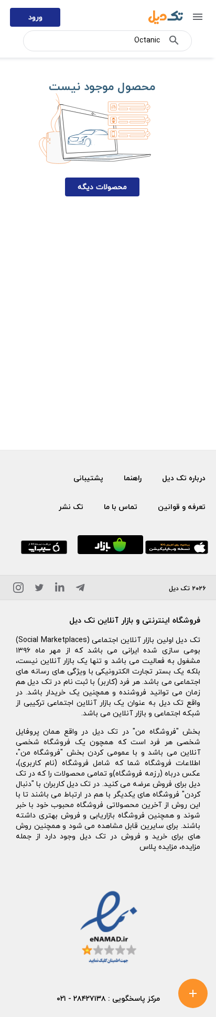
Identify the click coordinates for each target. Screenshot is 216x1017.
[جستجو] (174, 42)
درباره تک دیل (184, 477)
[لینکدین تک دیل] (60, 589)
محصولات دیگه (102, 186)
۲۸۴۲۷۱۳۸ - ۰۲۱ (81, 998)
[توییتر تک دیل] (39, 589)
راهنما (133, 477)
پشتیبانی (88, 477)
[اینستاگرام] (18, 589)
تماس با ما (120, 506)
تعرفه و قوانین (182, 506)
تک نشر (71, 506)
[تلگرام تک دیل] (80, 589)
